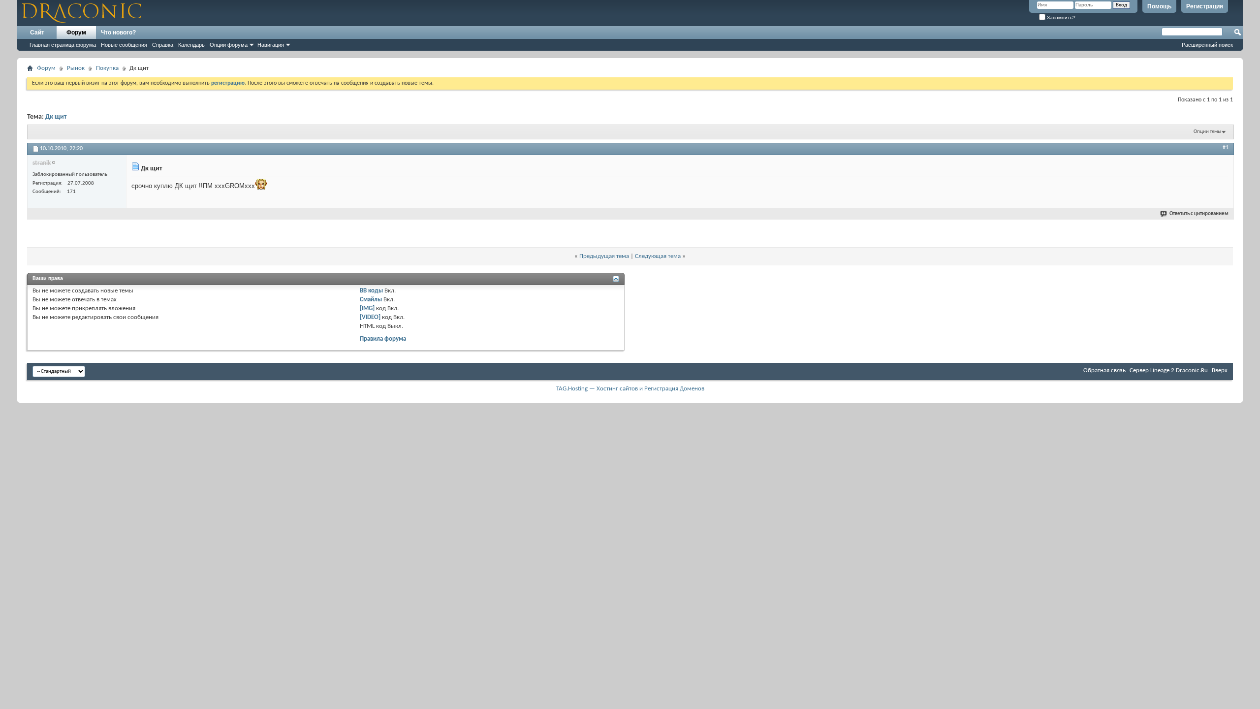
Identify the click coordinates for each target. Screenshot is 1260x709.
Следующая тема (658, 256)
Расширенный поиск (1207, 45)
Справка (162, 45)
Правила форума (383, 339)
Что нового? (118, 32)
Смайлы (371, 299)
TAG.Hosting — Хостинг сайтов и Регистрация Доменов (630, 389)
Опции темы (1207, 131)
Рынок (76, 68)
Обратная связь (1104, 370)
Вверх (1220, 370)
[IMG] (367, 308)
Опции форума (229, 45)
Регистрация (1204, 6)
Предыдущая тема (604, 256)
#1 (1225, 148)
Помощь (1159, 6)
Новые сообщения (124, 45)
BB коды (371, 291)
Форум (76, 32)
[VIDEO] (370, 317)
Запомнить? (1060, 17)
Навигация (270, 45)
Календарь (191, 45)
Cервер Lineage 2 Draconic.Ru (1169, 370)
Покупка (107, 68)
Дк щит (55, 117)
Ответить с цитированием (1198, 214)
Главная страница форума (63, 45)
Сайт (37, 32)
